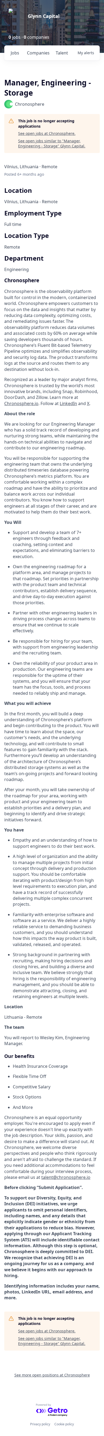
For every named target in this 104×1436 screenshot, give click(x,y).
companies (38, 53)
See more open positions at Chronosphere (52, 1375)
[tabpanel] (52, 789)
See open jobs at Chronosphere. (46, 133)
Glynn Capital (43, 16)
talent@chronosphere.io (65, 1177)
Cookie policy (64, 1424)
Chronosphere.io (21, 403)
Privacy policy (40, 1424)
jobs (15, 53)
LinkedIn (68, 403)
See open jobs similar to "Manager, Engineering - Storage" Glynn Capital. (51, 143)
